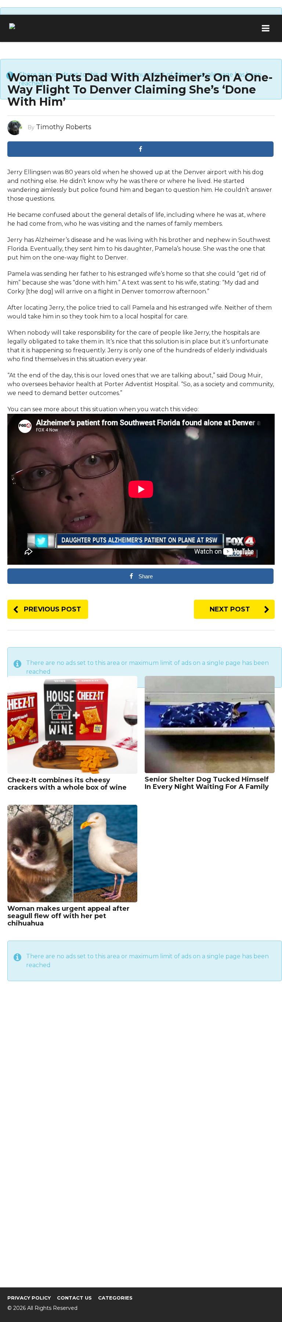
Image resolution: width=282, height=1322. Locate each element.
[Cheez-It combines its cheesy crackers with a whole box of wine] (72, 724)
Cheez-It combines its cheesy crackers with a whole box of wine (67, 784)
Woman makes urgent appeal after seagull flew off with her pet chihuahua (68, 916)
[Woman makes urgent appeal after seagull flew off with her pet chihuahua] (72, 853)
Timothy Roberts (63, 127)
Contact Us (74, 1298)
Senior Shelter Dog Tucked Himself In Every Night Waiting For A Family (207, 783)
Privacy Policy (29, 1298)
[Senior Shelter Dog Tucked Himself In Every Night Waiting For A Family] (210, 723)
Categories (115, 1298)
